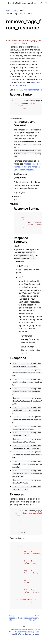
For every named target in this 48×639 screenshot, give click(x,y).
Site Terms (20, 634)
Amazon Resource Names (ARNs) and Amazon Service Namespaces (27, 167)
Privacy (12, 634)
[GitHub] (24, 626)
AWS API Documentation (30, 89)
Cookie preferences (32, 634)
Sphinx (19, 632)
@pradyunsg (29, 632)
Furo (37, 632)
